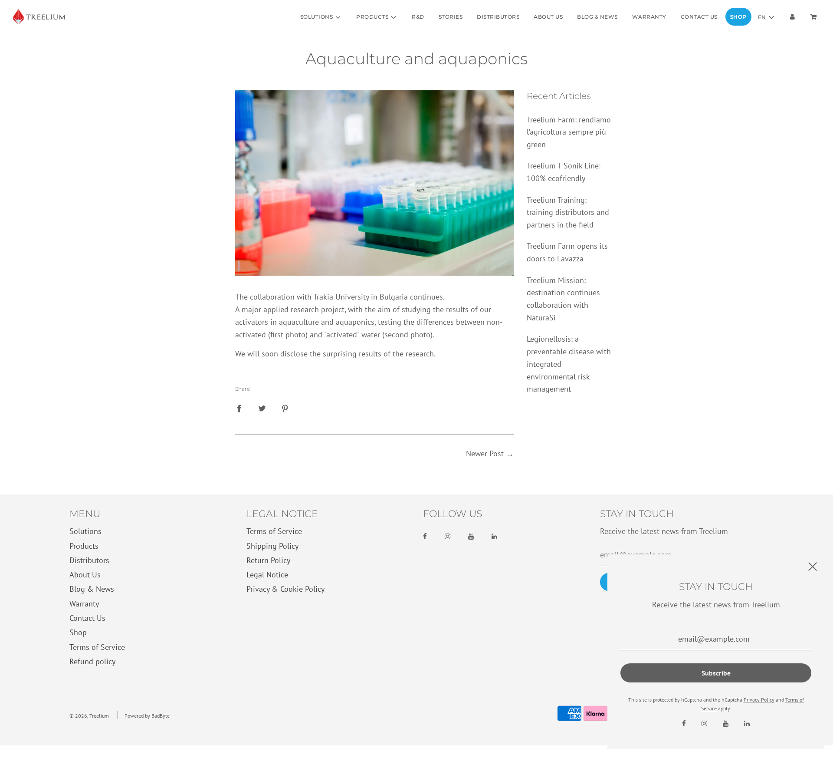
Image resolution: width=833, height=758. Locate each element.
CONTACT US (699, 16)
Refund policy (92, 661)
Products (83, 546)
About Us (85, 575)
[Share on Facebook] (239, 408)
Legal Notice (267, 575)
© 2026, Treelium (89, 715)
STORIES (451, 16)
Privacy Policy (759, 699)
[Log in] (792, 17)
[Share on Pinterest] (285, 408)
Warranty (84, 604)
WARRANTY (649, 16)
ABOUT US (548, 16)
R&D (418, 16)
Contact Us (87, 618)
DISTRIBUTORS (498, 16)
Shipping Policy (272, 546)
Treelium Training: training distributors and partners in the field (568, 212)
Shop (78, 632)
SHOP (738, 16)
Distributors (89, 560)
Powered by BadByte (147, 715)
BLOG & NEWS (597, 16)
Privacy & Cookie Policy (285, 589)
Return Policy (268, 560)
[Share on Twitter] (262, 408)
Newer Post (485, 453)
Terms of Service (97, 647)
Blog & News (91, 589)
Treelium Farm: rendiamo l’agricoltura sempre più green (569, 132)
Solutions (85, 531)
